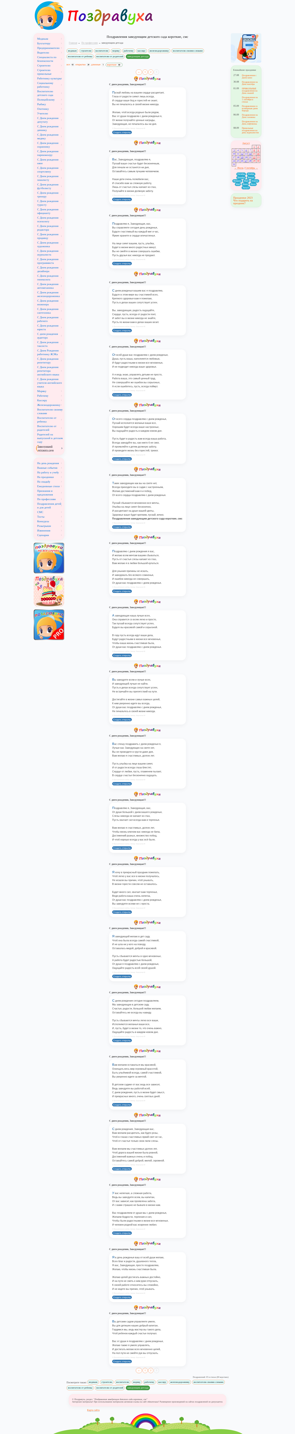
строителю (86, 51)
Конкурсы (43, 521)
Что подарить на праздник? (243, 202)
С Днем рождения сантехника (47, 310)
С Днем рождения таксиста (47, 344)
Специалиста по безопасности (46, 59)
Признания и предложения (45, 492)
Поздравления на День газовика (250, 116)
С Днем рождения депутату (47, 120)
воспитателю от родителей (109, 56)
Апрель (254, 181)
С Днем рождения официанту (47, 211)
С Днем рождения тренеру (47, 194)
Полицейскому (46, 99)
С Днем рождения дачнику (47, 128)
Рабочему (42, 395)
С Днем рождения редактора (47, 227)
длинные (97, 64)
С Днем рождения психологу (47, 219)
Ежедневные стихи (48, 486)
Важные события (47, 467)
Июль (253, 184)
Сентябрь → (251, 168)
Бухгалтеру (43, 43)
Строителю (43, 65)
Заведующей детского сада (46, 448)
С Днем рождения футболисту (47, 186)
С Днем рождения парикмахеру (47, 153)
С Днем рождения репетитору (47, 360)
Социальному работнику (45, 84)
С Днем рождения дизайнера (47, 269)
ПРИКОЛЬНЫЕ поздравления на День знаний (249, 90)
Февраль (237, 181)
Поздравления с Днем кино (249, 76)
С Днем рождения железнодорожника (48, 294)
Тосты (40, 516)
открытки (82, 64)
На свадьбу (43, 481)
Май (238, 184)
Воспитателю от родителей (46, 428)
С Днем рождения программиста (47, 261)
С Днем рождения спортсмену (47, 169)
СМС (40, 512)
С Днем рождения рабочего (47, 319)
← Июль (238, 168)
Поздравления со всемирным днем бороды (250, 108)
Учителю (42, 113)
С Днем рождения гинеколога (47, 277)
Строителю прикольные (44, 72)
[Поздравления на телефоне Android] (246, 48)
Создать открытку (122, 132)
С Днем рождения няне (47, 161)
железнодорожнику (159, 51)
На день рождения (48, 463)
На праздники (45, 477)
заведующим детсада (138, 56)
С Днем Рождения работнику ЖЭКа (48, 352)
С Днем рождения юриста (47, 327)
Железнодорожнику (48, 404)
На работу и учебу (48, 472)
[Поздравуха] (49, 15)
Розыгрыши (44, 525)
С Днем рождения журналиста (47, 252)
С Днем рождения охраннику (47, 144)
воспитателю (101, 51)
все (70, 64)
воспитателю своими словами (188, 51)
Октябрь (241, 174)
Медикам (42, 38)
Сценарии (43, 535)
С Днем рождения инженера (47, 302)
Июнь (245, 184)
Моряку (41, 391)
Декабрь (241, 177)
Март (246, 181)
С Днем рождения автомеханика (47, 286)
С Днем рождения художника (47, 244)
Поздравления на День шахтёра (250, 83)
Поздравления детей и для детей (49, 505)
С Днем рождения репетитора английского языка (48, 371)
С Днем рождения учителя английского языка (49, 383)
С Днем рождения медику (47, 136)
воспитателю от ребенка (80, 56)
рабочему (129, 51)
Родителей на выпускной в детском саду (50, 438)
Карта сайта (93, 1410)
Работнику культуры (49, 78)
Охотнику (43, 108)
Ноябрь (251, 174)
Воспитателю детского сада (45, 93)
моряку (116, 51)
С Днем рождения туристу (47, 203)
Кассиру (42, 400)
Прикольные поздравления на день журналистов (250, 130)
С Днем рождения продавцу (47, 236)
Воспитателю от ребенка (46, 419)
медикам (72, 51)
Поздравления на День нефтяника (250, 122)
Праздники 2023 (243, 197)
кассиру (142, 51)
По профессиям (46, 499)
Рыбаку (41, 104)
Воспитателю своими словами (50, 411)
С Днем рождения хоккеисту (47, 178)
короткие (113, 64)
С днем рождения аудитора (47, 335)
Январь (251, 177)
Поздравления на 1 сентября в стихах (250, 99)
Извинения (43, 530)
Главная (73, 43)
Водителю (43, 52)
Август (246, 143)
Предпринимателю (48, 48)
